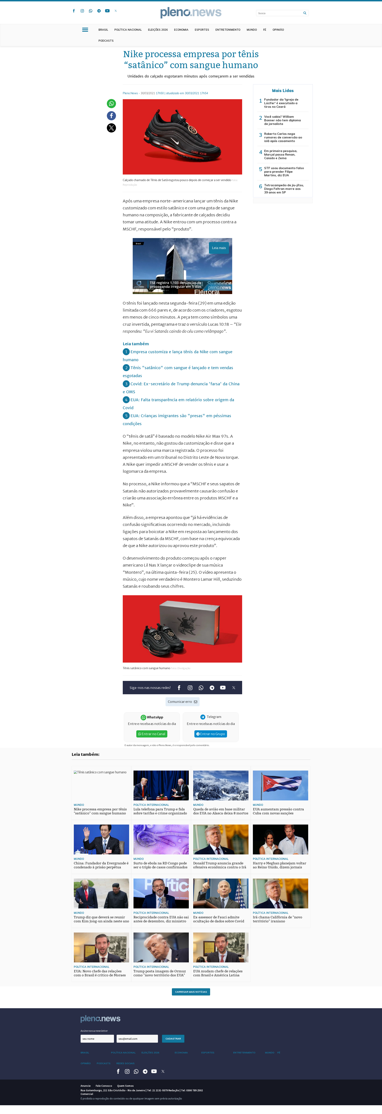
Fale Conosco (104, 1086)
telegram (99, 11)
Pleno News (191, 13)
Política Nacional (128, 29)
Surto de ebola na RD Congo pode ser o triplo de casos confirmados (160, 865)
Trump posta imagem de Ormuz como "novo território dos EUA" (160, 973)
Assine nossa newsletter (94, 1030)
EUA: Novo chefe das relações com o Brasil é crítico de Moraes (100, 973)
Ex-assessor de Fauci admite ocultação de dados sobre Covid (218, 919)
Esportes (202, 29)
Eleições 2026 (158, 29)
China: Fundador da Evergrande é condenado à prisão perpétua (101, 865)
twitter (115, 11)
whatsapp (90, 11)
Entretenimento (227, 29)
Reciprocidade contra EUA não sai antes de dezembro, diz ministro (161, 919)
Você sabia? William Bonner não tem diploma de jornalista (282, 120)
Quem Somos (125, 1086)
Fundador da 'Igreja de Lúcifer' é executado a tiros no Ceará (281, 103)
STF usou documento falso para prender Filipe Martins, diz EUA (284, 171)
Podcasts (106, 40)
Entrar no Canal (153, 734)
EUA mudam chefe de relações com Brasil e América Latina (218, 973)
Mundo (252, 29)
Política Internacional (151, 804)
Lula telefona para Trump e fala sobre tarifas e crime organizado (160, 811)
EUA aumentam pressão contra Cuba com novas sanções (278, 811)
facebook (73, 11)
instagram (82, 11)
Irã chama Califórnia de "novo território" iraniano (277, 919)
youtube (107, 11)
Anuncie (86, 1086)
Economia (181, 29)
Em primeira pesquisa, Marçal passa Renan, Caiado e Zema (280, 154)
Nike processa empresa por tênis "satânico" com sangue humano (100, 811)
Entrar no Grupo (212, 734)
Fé (264, 29)
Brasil (103, 29)
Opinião (278, 29)
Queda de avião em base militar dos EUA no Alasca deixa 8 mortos (220, 811)
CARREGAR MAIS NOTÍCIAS (191, 991)
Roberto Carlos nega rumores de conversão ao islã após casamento (283, 137)
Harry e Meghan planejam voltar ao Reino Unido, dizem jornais (279, 865)
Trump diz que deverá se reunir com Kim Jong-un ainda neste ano (101, 919)
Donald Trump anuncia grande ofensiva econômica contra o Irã (219, 865)
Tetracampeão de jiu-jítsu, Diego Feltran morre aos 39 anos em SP (284, 188)
